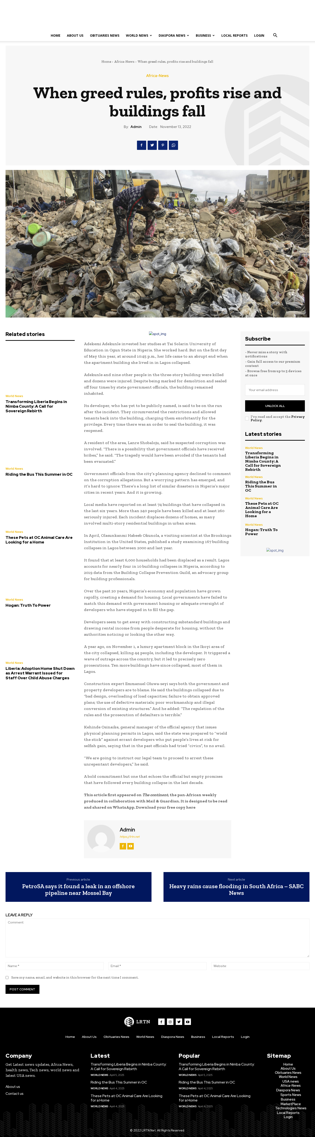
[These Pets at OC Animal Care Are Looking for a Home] (40, 504)
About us (13, 1086)
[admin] (101, 838)
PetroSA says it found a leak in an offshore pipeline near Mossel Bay (78, 889)
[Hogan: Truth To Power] (40, 572)
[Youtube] (187, 1021)
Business (203, 35)
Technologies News (290, 1108)
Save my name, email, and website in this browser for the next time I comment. (75, 977)
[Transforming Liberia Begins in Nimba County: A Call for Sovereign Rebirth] (40, 369)
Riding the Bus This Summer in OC (39, 474)
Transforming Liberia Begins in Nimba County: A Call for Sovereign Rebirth (36, 406)
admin (136, 127)
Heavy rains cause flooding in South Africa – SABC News (236, 889)
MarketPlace (291, 1104)
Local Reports (234, 35)
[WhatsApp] (173, 145)
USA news (290, 1081)
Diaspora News (172, 35)
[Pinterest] (162, 145)
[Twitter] (152, 145)
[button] (275, 36)
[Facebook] (141, 145)
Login (259, 35)
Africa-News (124, 61)
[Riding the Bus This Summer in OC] (40, 441)
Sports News (290, 1094)
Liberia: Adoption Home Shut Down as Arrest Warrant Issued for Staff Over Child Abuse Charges (40, 673)
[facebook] (123, 846)
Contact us (15, 1093)
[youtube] (130, 846)
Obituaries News (104, 35)
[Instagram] (170, 1021)
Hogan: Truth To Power (28, 605)
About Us (75, 35)
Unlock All (275, 406)
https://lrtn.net (130, 837)
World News (137, 35)
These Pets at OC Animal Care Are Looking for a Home (39, 540)
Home (55, 35)
